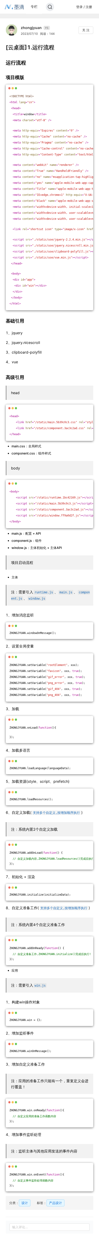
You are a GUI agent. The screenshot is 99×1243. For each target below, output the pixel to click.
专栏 (34, 6)
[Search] (50, 7)
